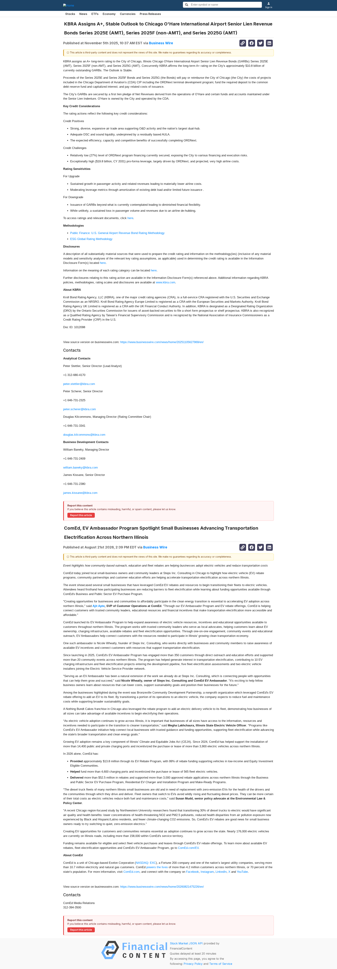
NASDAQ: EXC (146, 862)
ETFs (94, 14)
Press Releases (150, 14)
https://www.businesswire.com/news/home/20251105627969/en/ (162, 342)
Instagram (207, 871)
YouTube (242, 871)
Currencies (128, 14)
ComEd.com (131, 871)
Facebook (192, 871)
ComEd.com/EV (188, 848)
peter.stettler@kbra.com (79, 384)
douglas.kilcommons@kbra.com (84, 434)
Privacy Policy (193, 963)
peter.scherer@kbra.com (79, 409)
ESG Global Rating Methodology (91, 239)
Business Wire (161, 43)
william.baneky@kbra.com (80, 467)
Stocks (70, 14)
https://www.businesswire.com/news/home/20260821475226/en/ (162, 886)
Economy (109, 14)
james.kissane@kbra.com (80, 493)
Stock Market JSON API (186, 943)
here (130, 218)
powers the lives (157, 867)
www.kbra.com (165, 282)
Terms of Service (220, 963)
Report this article (81, 515)
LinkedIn (221, 871)
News (83, 14)
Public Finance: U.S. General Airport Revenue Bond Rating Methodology (117, 233)
